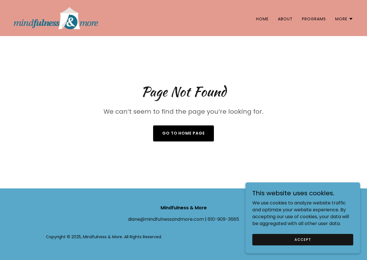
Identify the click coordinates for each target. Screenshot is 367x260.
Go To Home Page (183, 133)
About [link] (285, 19)
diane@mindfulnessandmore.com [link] (166, 219)
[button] (344, 18)
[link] (56, 17)
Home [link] (262, 19)
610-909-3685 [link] (223, 219)
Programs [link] (314, 19)
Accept (302, 239)
